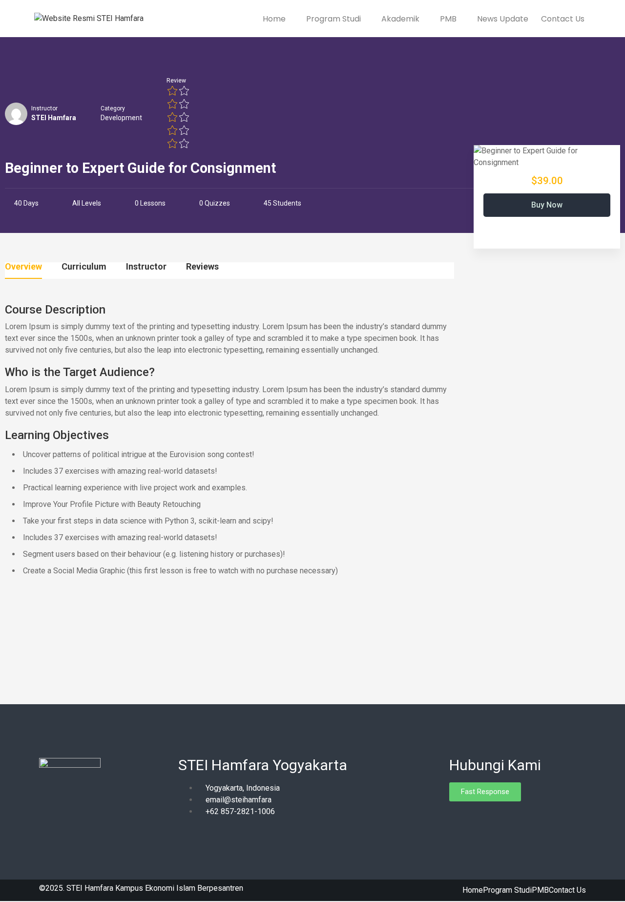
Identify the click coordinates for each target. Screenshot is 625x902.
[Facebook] (456, 818)
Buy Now (546, 205)
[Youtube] (490, 818)
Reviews (202, 267)
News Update (502, 18)
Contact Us (562, 18)
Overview (23, 267)
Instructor (44, 108)
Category (113, 108)
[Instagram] (473, 818)
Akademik (401, 18)
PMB (449, 18)
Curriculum (84, 267)
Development (121, 118)
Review (176, 80)
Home (275, 18)
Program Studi (334, 18)
